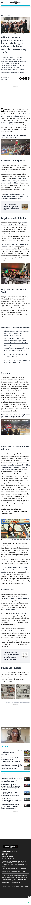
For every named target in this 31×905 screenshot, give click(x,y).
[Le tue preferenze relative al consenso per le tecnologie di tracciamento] (28, 902)
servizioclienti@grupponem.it (11, 883)
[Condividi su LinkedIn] (23, 78)
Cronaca (8, 15)
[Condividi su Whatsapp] (29, 78)
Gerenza (5, 853)
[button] (15, 147)
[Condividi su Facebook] (20, 78)
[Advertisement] (15, 9)
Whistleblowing (7, 856)
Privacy (4, 855)
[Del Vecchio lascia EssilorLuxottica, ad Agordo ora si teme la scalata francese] (27, 799)
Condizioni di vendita (9, 851)
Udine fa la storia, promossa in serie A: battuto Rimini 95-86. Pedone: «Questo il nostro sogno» (16, 333)
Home (3, 15)
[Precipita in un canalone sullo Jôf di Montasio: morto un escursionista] (27, 753)
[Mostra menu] (2, 2)
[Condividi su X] (26, 78)
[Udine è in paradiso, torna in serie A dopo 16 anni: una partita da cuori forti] (25, 207)
